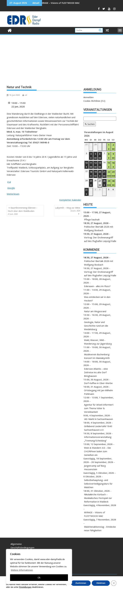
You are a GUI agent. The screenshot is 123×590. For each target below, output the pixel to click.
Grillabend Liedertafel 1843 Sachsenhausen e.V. (98, 428)
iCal (9, 181)
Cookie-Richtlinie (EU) (94, 100)
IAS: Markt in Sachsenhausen (98, 419)
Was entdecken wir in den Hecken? (97, 298)
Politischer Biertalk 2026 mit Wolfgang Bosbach (98, 228)
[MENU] (120, 30)
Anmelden (88, 97)
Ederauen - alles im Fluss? (97, 286)
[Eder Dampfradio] (10, 30)
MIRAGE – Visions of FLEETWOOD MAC (49, 2)
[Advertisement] (61, 58)
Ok (39, 577)
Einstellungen (25, 587)
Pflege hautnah (92, 219)
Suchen (89, 124)
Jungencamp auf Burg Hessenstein (95, 467)
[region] (39, 566)
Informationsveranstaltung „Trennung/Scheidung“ (97, 438)
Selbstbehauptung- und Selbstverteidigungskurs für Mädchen (98, 484)
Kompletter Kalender (70, 199)
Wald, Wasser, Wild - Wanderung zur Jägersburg (98, 342)
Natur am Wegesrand (95, 311)
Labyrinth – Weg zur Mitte (67, 209)
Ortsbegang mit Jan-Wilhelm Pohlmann (98, 392)
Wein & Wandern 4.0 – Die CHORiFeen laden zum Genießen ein (97, 451)
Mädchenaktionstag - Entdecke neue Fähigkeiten (100, 528)
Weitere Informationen (22, 570)
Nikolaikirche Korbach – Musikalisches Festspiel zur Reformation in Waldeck (98, 498)
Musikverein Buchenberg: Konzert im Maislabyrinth (97, 356)
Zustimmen (80, 583)
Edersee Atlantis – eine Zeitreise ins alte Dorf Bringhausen (96, 372)
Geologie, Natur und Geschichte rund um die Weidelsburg (96, 326)
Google (11, 187)
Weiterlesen (13, 193)
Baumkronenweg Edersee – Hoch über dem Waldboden (22, 210)
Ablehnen (100, 583)
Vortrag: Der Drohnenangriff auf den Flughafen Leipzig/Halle (100, 239)
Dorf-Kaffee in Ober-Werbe (98, 383)
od (26, 95)
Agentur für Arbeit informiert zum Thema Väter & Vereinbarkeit (98, 408)
